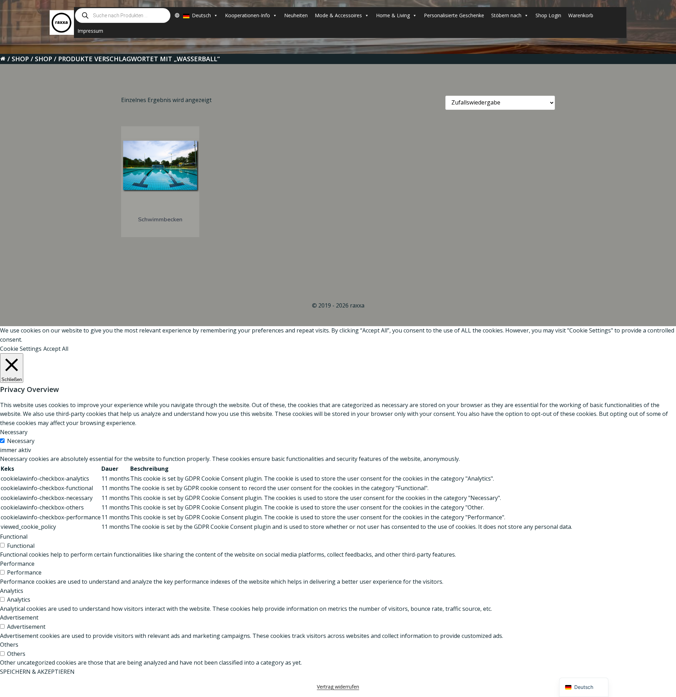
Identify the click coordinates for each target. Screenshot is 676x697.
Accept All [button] (55, 349)
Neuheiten (296, 15)
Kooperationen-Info (247, 15)
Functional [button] (13, 536)
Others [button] (9, 644)
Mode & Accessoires (338, 15)
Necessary (21, 441)
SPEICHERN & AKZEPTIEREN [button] (37, 672)
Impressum (90, 30)
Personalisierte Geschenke (454, 15)
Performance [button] (17, 564)
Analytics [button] (11, 591)
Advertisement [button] (19, 617)
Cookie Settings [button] (21, 349)
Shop (20, 59)
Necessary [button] (13, 432)
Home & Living (393, 15)
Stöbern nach (506, 15)
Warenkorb (580, 15)
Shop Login (548, 15)
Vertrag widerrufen (338, 686)
